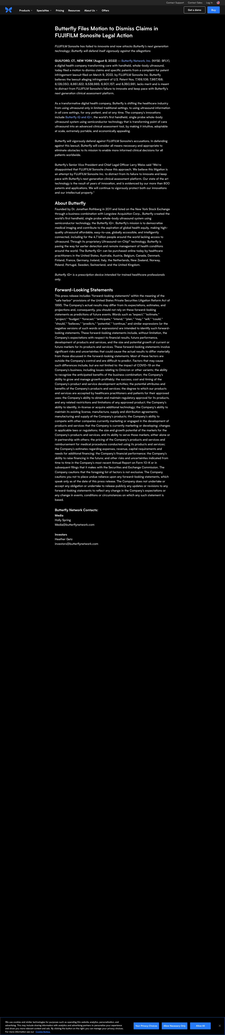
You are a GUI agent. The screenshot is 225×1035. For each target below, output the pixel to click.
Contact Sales (195, 2)
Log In (209, 2)
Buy (213, 9)
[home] (8, 10)
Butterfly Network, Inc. (136, 60)
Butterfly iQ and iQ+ (78, 117)
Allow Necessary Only (175, 1025)
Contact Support (175, 2)
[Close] (219, 1025)
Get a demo (194, 9)
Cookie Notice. (43, 1031)
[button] (26, 10)
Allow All (200, 1025)
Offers (105, 10)
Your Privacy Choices (146, 1025)
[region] (112, 1026)
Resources (74, 10)
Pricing (60, 10)
